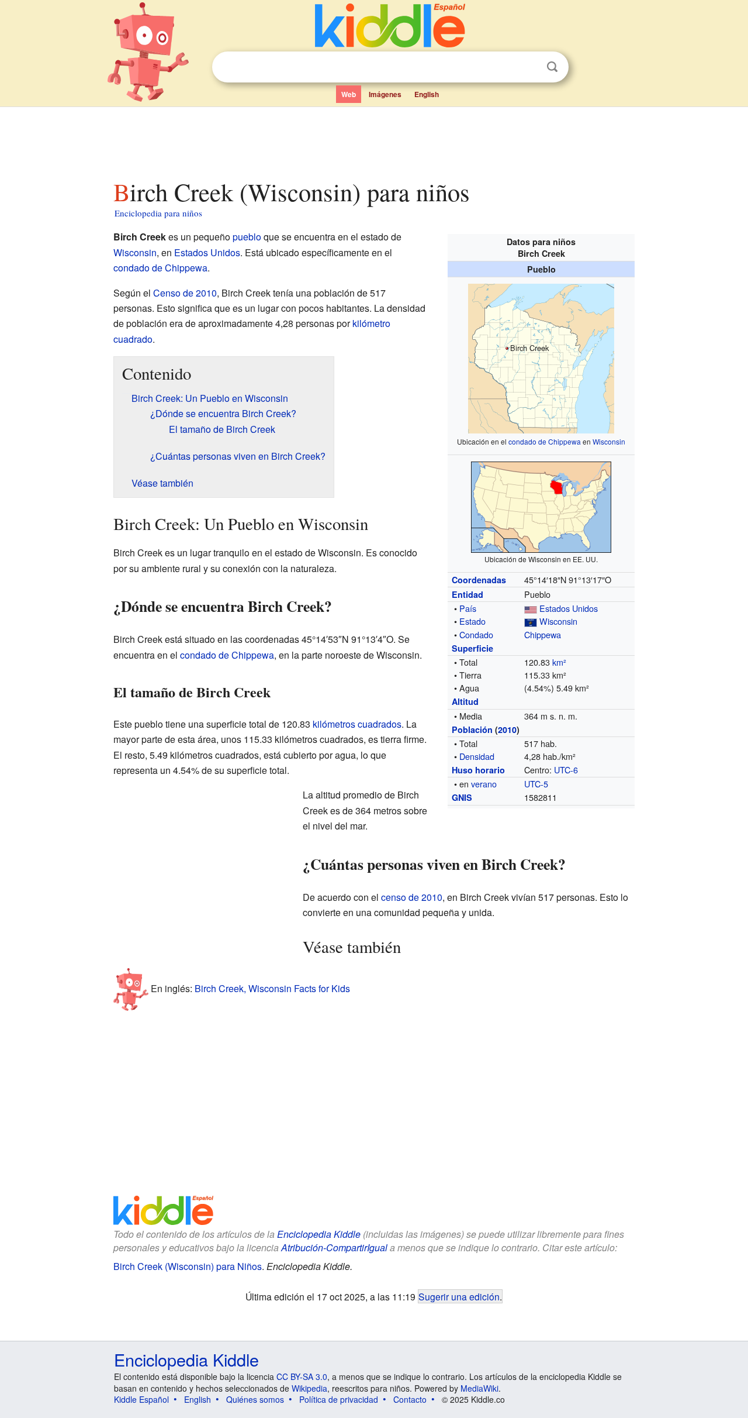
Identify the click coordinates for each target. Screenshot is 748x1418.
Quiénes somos (255, 1399)
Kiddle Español (141, 1399)
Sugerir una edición (459, 1296)
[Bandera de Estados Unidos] (530, 608)
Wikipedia (309, 1388)
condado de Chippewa (544, 441)
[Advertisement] (373, 140)
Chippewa (542, 634)
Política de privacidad (338, 1399)
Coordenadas (479, 580)
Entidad (467, 594)
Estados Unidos (568, 608)
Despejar (528, 67)
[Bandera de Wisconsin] (530, 621)
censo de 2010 (411, 897)
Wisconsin (609, 441)
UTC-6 (566, 769)
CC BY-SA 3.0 (301, 1376)
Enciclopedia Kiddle (319, 1234)
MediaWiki (479, 1388)
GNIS (462, 797)
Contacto (410, 1399)
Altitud (465, 701)
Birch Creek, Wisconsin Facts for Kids (272, 988)
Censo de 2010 (185, 293)
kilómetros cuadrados (357, 724)
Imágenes (385, 94)
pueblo (247, 236)
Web (348, 94)
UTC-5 (536, 783)
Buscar (552, 67)
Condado (476, 634)
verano (484, 783)
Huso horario (478, 770)
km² (559, 662)
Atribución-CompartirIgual (334, 1247)
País (467, 608)
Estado (472, 621)
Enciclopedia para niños (158, 213)
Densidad (476, 756)
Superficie (472, 648)
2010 (507, 729)
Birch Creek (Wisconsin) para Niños (187, 1266)
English (426, 94)
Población (472, 729)
